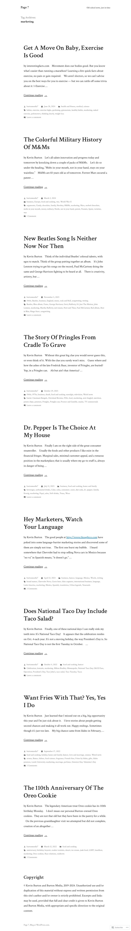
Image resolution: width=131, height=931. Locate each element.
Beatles (35, 300)
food (71, 398)
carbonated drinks (43, 489)
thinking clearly (48, 113)
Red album (95, 308)
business (30, 201)
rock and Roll (65, 300)
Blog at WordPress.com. (40, 925)
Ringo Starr (35, 311)
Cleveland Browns (55, 398)
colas (59, 489)
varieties (97, 209)
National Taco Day (85, 668)
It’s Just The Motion (85, 304)
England (50, 300)
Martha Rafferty (46, 308)
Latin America (29, 585)
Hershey (60, 205)
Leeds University (38, 762)
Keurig (26, 493)
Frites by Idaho (81, 758)
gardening (56, 110)
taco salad (60, 672)
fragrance (60, 758)
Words (93, 578)
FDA (66, 398)
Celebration (31, 668)
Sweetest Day (77, 762)
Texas (62, 493)
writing (85, 300)
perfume (67, 762)
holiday (44, 755)
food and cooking (48, 201)
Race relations (50, 853)
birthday (40, 850)
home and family (90, 486)
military (50, 209)
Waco (67, 493)
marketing (88, 110)
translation (64, 585)
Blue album (38, 304)
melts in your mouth (32, 209)
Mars (82, 205)
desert (67, 850)
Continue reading (33, 95)
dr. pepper (88, 489)
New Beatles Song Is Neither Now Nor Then (60, 242)
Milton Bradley (60, 668)
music (56, 300)
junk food (84, 850)
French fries (69, 758)
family (53, 205)
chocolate (46, 205)
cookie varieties (58, 850)
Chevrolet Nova (44, 581)
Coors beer (56, 581)
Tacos (79, 672)
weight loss (59, 113)
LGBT (91, 850)
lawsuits (40, 668)
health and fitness (68, 106)
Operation (28, 672)
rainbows (60, 853)
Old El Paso (98, 668)
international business (83, 581)
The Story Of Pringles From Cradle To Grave (60, 341)
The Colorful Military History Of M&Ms (63, 143)
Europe (37, 201)
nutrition (97, 398)
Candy (38, 205)
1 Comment (31, 216)
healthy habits (77, 110)
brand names (32, 581)
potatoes (38, 401)
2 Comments (32, 588)
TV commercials (91, 401)
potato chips (29, 401)
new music (58, 308)
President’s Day (39, 672)
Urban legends (75, 585)
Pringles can (55, 401)
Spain (91, 209)
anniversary (31, 850)
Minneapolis (72, 668)
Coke (53, 489)
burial (29, 398)
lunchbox (98, 850)
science (86, 106)
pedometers (36, 113)
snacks (81, 401)
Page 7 (25, 7)
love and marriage (76, 755)
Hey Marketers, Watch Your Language (53, 523)
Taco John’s (51, 672)
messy (43, 209)
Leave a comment (34, 117)
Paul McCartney (83, 308)
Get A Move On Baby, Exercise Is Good (63, 51)
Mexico (87, 578)
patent (77, 209)
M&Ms (67, 205)
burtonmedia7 (32, 106)
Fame (46, 304)
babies (29, 110)
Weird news (88, 394)
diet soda (79, 489)
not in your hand (67, 209)
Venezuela (86, 585)
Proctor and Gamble (69, 401)
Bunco (35, 758)
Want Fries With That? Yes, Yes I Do (65, 701)
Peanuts (84, 209)
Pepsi (42, 493)
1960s (29, 300)
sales (47, 493)
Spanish (56, 585)
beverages (31, 489)
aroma (29, 758)
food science (50, 758)
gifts (90, 758)
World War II (66, 201)
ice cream (75, 850)
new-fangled (88, 398)
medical (79, 106)
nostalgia (69, 394)
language (79, 578)
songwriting (76, 300)
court (72, 489)
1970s (34, 394)
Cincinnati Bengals (39, 398)
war (57, 201)
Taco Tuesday (71, 672)
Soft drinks (54, 493)
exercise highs (45, 110)
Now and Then (70, 308)
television (78, 394)
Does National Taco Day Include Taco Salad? (65, 615)
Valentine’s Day (90, 762)
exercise (36, 110)
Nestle (57, 209)
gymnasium (66, 110)
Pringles (45, 401)
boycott (48, 850)
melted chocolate (92, 205)
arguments (31, 205)
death (48, 394)
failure (41, 758)
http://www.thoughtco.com (81, 537)
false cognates (67, 581)
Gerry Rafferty (70, 304)
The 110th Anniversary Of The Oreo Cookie (63, 791)
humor (72, 578)
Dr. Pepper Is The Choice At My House (60, 431)
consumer (65, 489)
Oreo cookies (38, 853)
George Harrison (56, 304)
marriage (59, 762)
